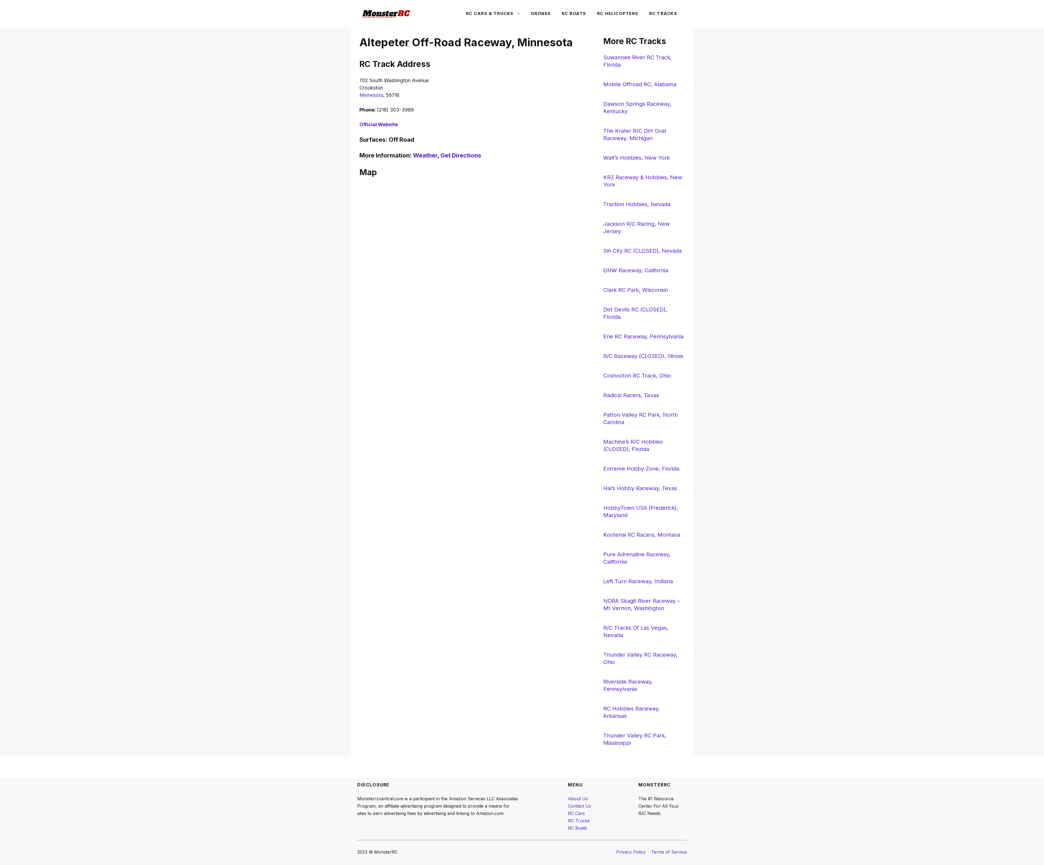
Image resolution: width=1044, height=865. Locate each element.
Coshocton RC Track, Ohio (637, 375)
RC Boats (574, 13)
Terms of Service (669, 852)
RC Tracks (663, 13)
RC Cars (576, 813)
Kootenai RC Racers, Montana (641, 535)
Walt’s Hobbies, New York (636, 158)
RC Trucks (579, 820)
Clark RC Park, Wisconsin (635, 290)
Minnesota (371, 95)
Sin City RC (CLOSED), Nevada (642, 251)
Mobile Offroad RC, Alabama (639, 84)
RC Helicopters (617, 13)
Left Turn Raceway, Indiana (638, 581)
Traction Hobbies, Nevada (636, 204)
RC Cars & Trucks (490, 13)
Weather (425, 155)
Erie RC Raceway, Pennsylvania (643, 336)
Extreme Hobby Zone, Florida (641, 468)
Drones (541, 13)
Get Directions (460, 155)
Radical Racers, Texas (631, 395)
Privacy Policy (631, 852)
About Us (578, 798)
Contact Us (579, 806)
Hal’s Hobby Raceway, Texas (640, 488)
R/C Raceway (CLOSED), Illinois (643, 356)
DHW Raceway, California (635, 270)
